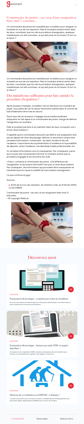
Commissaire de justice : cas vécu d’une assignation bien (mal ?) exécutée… (38, 194)
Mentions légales (42, 419)
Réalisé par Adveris (66, 419)
